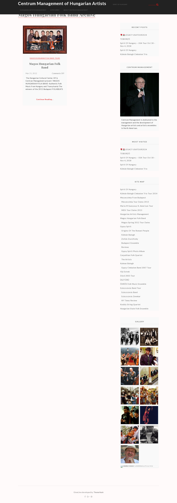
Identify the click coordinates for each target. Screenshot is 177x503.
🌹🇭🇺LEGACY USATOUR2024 (133, 35)
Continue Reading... (44, 99)
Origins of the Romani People (135, 231)
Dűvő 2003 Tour (127, 276)
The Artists (126, 259)
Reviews (125, 247)
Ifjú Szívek (125, 272)
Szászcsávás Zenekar (131, 296)
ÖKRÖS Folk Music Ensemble (133, 284)
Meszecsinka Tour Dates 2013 (135, 202)
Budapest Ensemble (130, 243)
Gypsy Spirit (54, 10)
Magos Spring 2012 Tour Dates (135, 222)
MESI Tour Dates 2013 (131, 210)
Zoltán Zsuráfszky (129, 239)
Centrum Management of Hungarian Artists (62, 3)
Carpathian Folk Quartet (131, 255)
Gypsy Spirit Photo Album (133, 251)
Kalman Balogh (127, 263)
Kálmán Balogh (128, 235)
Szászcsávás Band (129, 292)
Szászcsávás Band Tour (130, 288)
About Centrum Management (76, 10)
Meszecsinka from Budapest (133, 197)
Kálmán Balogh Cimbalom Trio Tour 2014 (138, 193)
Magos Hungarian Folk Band (42, 58)
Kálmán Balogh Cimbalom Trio (133, 54)
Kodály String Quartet (130, 304)
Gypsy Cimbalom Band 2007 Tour (136, 268)
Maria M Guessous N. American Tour (136, 206)
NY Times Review (129, 300)
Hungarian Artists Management (33, 10)
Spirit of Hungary (120, 4)
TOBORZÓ (125, 39)
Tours (57, 58)
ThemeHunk (99, 492)
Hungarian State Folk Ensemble (134, 308)
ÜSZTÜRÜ (124, 280)
